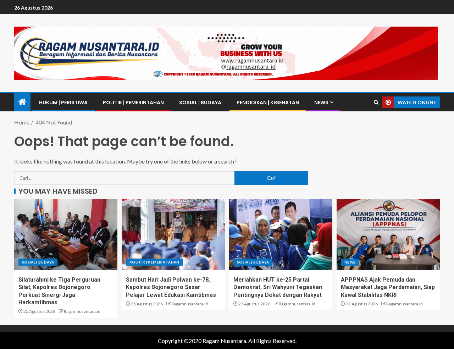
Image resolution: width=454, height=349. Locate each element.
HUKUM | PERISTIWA (63, 102)
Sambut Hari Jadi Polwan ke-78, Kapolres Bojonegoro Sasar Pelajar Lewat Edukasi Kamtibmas (171, 287)
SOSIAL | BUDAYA (200, 102)
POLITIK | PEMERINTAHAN (133, 102)
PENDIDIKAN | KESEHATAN (268, 102)
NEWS (321, 102)
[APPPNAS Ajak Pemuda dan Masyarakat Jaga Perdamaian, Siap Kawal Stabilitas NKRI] (388, 234)
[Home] (22, 102)
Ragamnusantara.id (82, 311)
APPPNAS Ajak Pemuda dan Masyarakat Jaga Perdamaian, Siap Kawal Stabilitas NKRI (388, 287)
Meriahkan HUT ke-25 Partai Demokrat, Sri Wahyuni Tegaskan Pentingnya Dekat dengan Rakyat (277, 287)
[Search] (376, 102)
